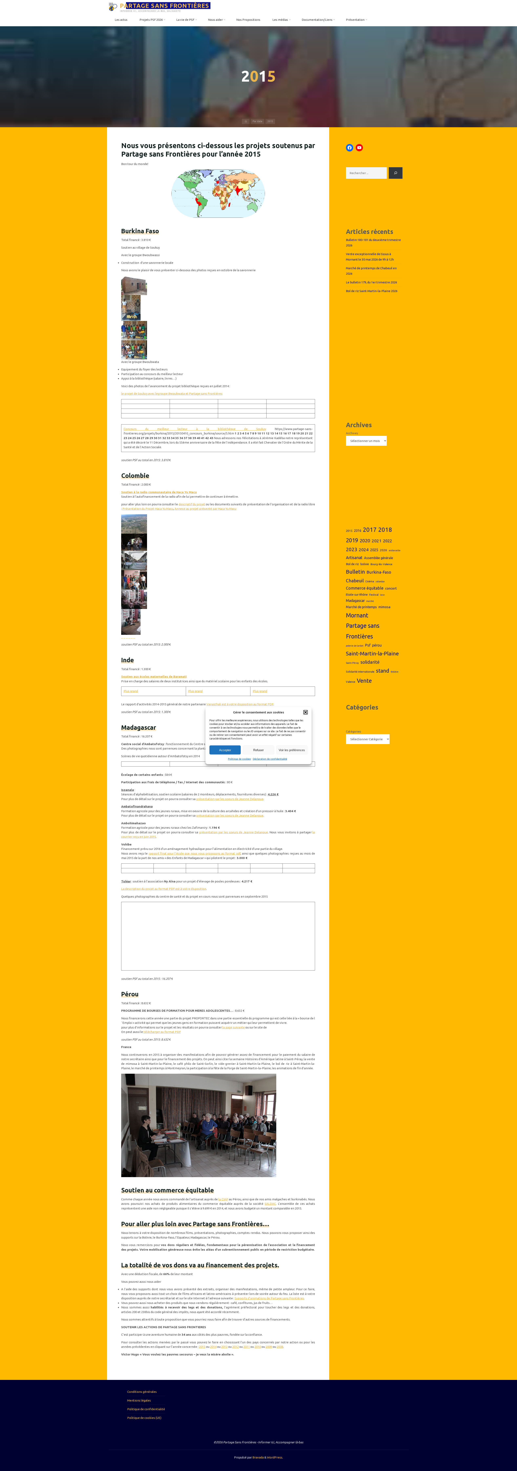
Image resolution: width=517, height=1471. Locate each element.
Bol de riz (352, 564)
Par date (257, 121)
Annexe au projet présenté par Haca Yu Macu (205, 508)
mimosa (384, 607)
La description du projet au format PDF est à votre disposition (163, 889)
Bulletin (355, 572)
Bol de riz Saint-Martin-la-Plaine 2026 (371, 291)
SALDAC (270, 1203)
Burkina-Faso (379, 572)
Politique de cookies (239, 759)
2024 (364, 549)
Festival (373, 594)
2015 (202, 1346)
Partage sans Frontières (362, 631)
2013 (224, 1346)
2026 (383, 550)
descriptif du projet (192, 504)
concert (391, 588)
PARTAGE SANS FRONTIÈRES (164, 5)
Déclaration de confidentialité (270, 759)
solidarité (369, 662)
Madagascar (355, 600)
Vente (364, 680)
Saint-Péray (352, 662)
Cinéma (369, 581)
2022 (387, 540)
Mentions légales (139, 1400)
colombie (380, 581)
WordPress (274, 1457)
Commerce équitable (365, 588)
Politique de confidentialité (146, 1409)
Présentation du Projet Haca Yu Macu (147, 508)
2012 (235, 1346)
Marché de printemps (361, 607)
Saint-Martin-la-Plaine (372, 653)
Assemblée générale (378, 558)
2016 (357, 530)
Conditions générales (142, 1391)
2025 (374, 550)
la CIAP (223, 1199)
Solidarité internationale (360, 671)
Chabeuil (355, 580)
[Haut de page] (501, 1455)
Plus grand (131, 691)
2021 (376, 540)
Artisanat (354, 557)
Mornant (357, 615)
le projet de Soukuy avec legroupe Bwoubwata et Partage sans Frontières (171, 393)
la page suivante (233, 1027)
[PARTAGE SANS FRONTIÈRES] (113, 6)
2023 (351, 549)
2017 (370, 529)
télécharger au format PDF (162, 1032)
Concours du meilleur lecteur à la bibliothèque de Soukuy (195, 429)
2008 (280, 1346)
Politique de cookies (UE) (144, 1417)
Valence (350, 681)
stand (382, 671)
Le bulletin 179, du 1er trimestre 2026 (371, 282)
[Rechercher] (395, 173)
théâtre (394, 672)
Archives (352, 433)
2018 (385, 529)
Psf (368, 645)
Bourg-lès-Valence (381, 564)
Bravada (258, 1457)
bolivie (364, 564)
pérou (377, 645)
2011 (246, 1346)
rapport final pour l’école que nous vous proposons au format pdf (195, 853)
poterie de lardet (354, 646)
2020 (365, 540)
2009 (269, 1346)
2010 (257, 1346)
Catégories (353, 731)
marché (370, 601)
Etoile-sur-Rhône (357, 594)
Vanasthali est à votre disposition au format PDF (239, 704)
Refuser (258, 750)
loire (382, 595)
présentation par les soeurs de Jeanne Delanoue (229, 799)
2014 (213, 1346)
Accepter (225, 750)
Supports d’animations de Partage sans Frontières (269, 1298)
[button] (306, 712)
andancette (394, 550)
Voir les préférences (292, 750)
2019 (352, 540)
